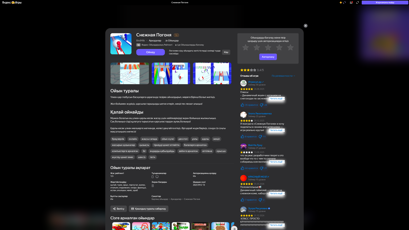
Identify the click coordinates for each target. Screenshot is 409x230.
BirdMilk (140, 40)
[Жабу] (306, 26)
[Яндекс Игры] (11, 2)
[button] (11, 2)
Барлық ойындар (160, 199)
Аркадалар (176, 199)
